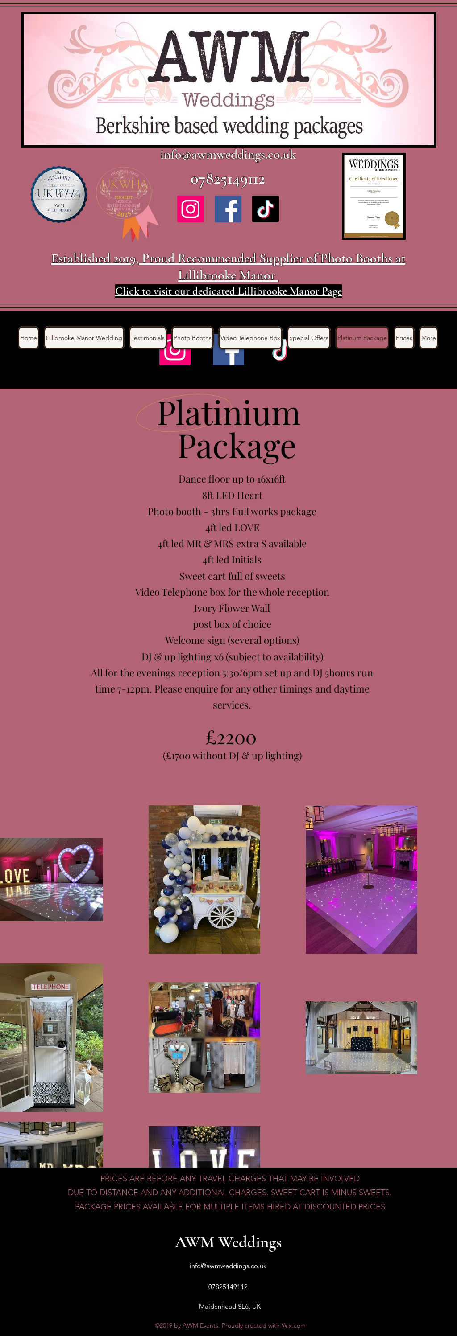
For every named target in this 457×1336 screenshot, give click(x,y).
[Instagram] (190, 209)
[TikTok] (265, 209)
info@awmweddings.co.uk (228, 154)
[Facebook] (228, 209)
